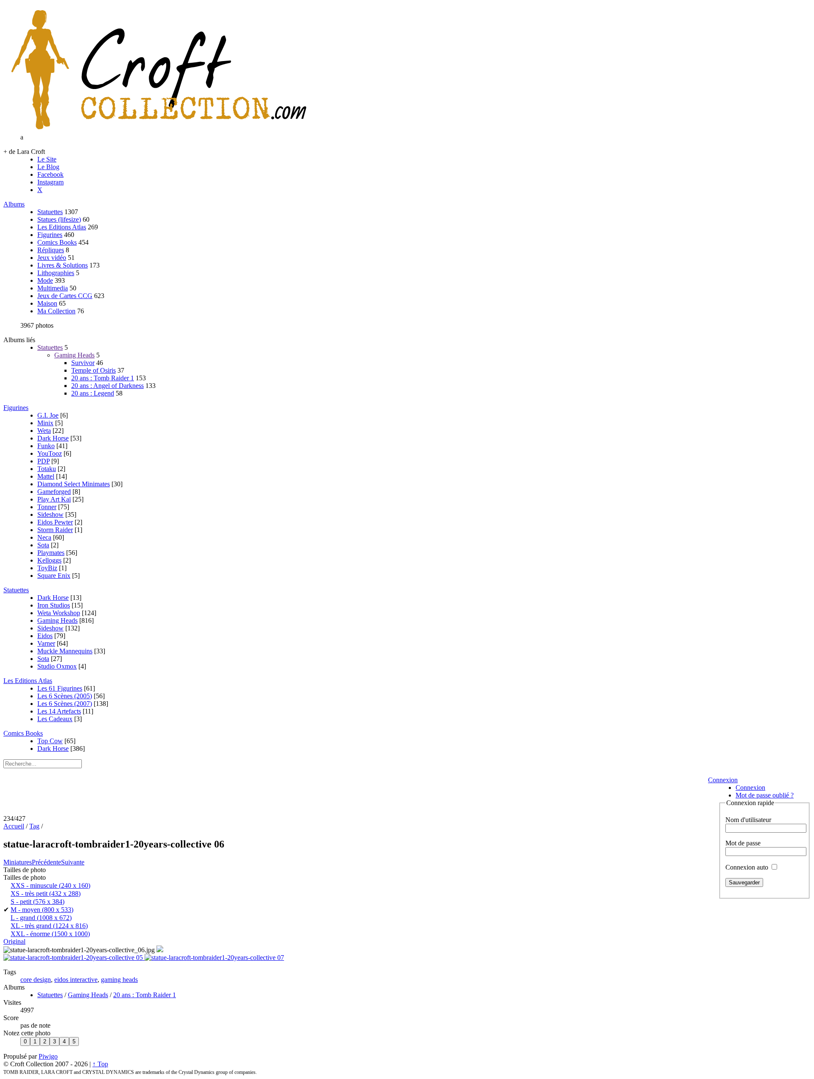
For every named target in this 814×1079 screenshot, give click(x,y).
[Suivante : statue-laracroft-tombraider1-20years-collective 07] (214, 957)
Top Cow (50, 740)
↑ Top (100, 1064)
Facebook (50, 174)
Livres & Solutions (62, 265)
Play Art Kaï (54, 499)
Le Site (46, 159)
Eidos (45, 635)
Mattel (45, 476)
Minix (45, 423)
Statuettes (50, 211)
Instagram (50, 182)
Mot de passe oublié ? (765, 795)
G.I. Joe (48, 415)
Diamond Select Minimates (73, 484)
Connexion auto (747, 867)
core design (35, 979)
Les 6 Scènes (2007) (64, 703)
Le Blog (48, 166)
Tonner (46, 506)
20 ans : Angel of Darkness (107, 385)
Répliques (50, 250)
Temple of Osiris (93, 370)
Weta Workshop (58, 612)
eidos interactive (76, 979)
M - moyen (42, 909)
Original (14, 941)
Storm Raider (55, 529)
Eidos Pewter (55, 522)
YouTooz (49, 453)
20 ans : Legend (92, 393)
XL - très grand (49, 925)
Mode (45, 280)
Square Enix (53, 575)
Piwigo (48, 1056)
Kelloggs (49, 560)
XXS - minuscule (50, 885)
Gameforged (54, 491)
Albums (14, 204)
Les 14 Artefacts (59, 711)
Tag (34, 826)
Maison (47, 303)
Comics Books (57, 242)
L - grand (41, 917)
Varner (46, 643)
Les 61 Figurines (59, 688)
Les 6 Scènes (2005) (64, 696)
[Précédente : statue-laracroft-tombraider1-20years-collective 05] (74, 957)
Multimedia (52, 288)
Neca (44, 537)
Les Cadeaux (54, 718)
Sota (43, 545)
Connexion (723, 779)
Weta (44, 430)
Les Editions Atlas (61, 227)
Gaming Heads (74, 355)
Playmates (50, 552)
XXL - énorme (50, 933)
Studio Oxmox (57, 666)
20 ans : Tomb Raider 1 (102, 378)
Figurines (49, 234)
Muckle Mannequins (64, 651)
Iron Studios (53, 605)
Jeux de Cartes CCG (64, 295)
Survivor (83, 362)
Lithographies (55, 272)
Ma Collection (56, 311)
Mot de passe (743, 843)
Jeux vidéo (51, 257)
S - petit (37, 901)
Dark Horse (53, 438)
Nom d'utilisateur (748, 819)
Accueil (13, 826)
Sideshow (50, 514)
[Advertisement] (352, 794)
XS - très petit (46, 893)
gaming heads (119, 979)
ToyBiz (47, 568)
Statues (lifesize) (59, 219)
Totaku (46, 468)
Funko (46, 445)
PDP (43, 461)
